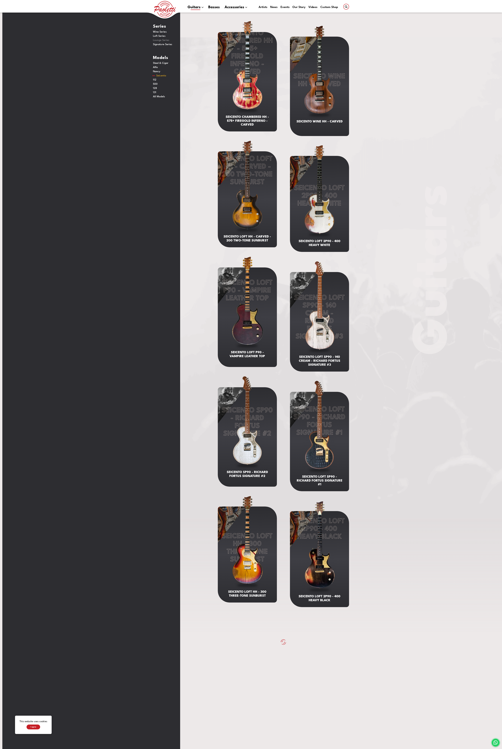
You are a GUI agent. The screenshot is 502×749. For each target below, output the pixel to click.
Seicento (161, 75)
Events (285, 7)
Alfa (155, 67)
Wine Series (160, 32)
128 (155, 88)
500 (155, 84)
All (159, 96)
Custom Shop (329, 7)
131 (154, 92)
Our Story (299, 7)
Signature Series (162, 44)
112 (154, 80)
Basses (214, 7)
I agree (33, 727)
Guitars (194, 7)
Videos (312, 7)
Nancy (156, 71)
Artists (263, 7)
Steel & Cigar (161, 63)
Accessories (234, 7)
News (274, 7)
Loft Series (159, 36)
